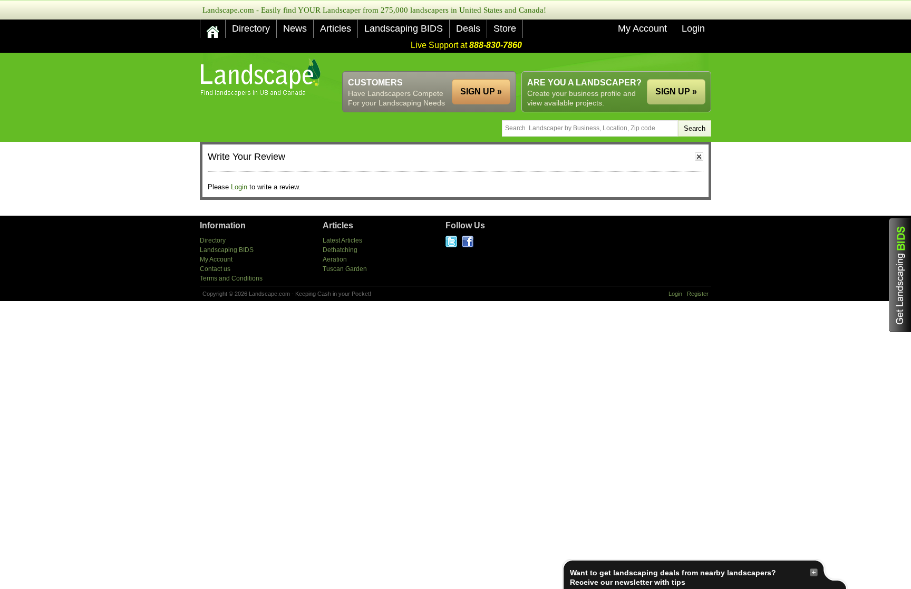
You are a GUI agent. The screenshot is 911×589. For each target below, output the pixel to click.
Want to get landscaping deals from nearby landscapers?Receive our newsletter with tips (673, 577)
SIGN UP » (676, 91)
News (295, 28)
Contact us (215, 269)
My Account (642, 28)
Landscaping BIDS (403, 28)
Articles (335, 28)
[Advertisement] (519, 62)
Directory (251, 28)
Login (693, 28)
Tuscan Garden (345, 269)
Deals (468, 28)
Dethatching (340, 250)
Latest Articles (342, 240)
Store (504, 28)
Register (698, 294)
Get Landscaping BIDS (900, 275)
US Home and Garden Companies (262, 77)
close (699, 156)
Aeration (335, 259)
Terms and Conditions (231, 278)
